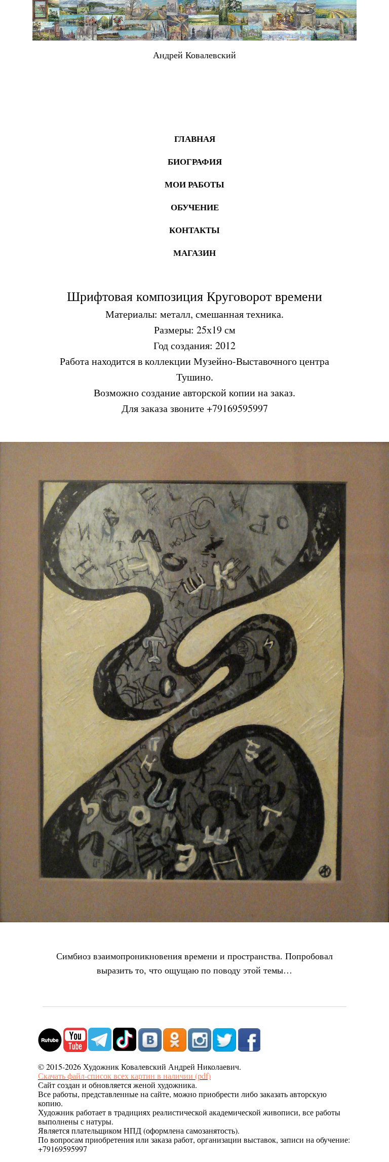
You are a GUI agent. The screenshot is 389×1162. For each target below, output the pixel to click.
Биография (195, 161)
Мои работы (194, 184)
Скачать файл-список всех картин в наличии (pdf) (124, 1075)
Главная (194, 138)
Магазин (194, 252)
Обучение (195, 207)
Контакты (194, 229)
